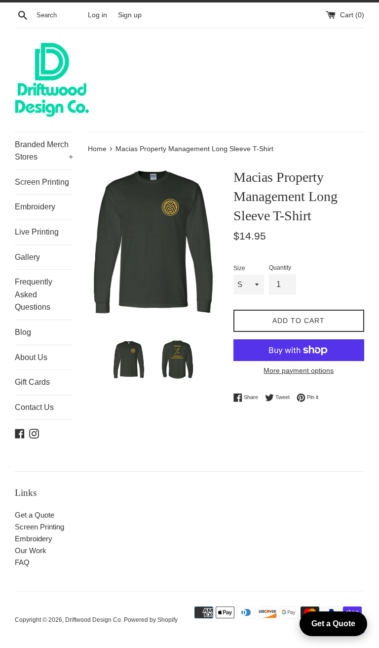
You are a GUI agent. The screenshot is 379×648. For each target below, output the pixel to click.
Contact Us (34, 407)
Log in (97, 15)
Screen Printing (42, 182)
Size (239, 268)
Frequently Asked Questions (33, 294)
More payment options (299, 370)
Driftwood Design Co (93, 619)
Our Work (30, 550)
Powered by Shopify (151, 619)
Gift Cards (32, 382)
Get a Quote (34, 515)
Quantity (280, 267)
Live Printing (37, 232)
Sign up (130, 15)
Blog (23, 332)
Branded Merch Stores (44, 151)
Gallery (27, 257)
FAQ (22, 562)
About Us (31, 357)
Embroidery (35, 206)
